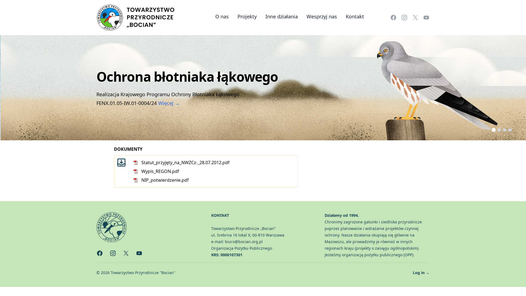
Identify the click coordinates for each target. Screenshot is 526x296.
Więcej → (169, 103)
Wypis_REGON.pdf (160, 171)
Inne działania (281, 16)
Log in (421, 272)
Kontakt (355, 16)
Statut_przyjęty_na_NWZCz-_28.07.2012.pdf (185, 163)
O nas (222, 16)
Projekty (247, 16)
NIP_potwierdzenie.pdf (165, 180)
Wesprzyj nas (322, 16)
